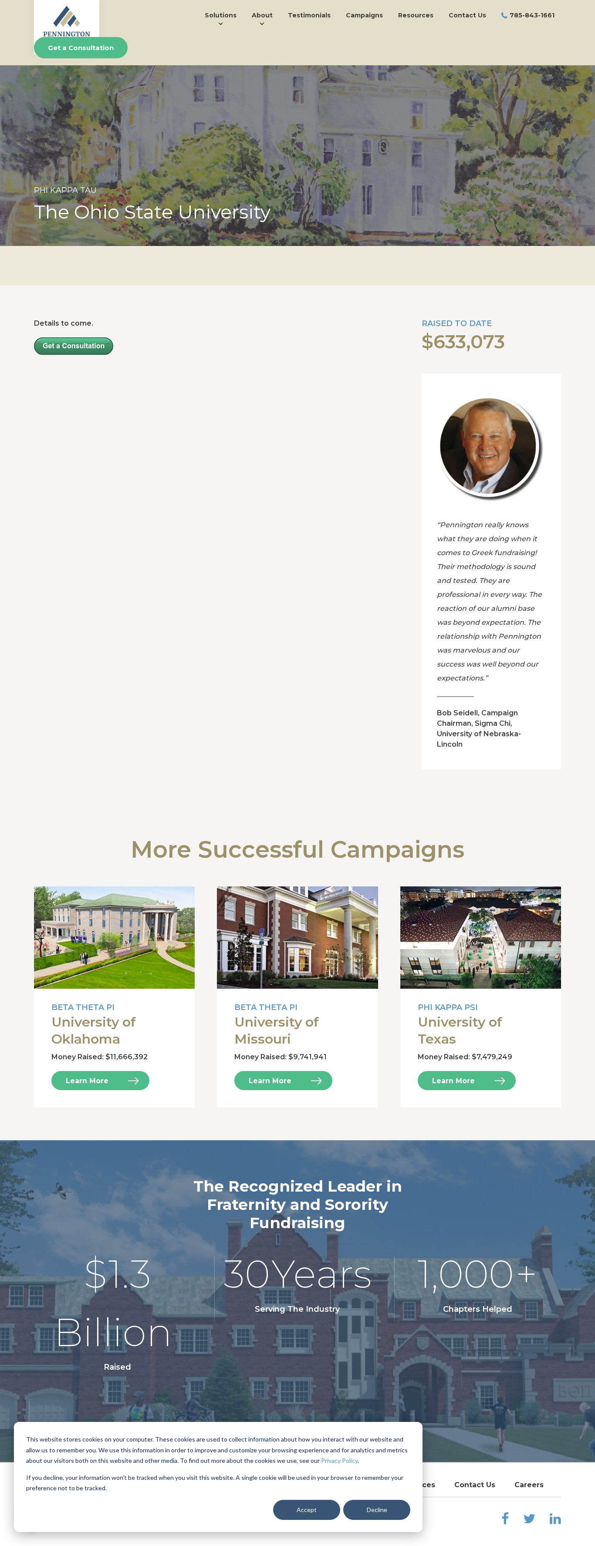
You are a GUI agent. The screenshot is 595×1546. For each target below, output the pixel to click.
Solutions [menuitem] (221, 15)
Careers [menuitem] (529, 1485)
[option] (297, 155)
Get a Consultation (81, 48)
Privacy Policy (339, 1460)
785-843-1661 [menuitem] (532, 15)
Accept (307, 1509)
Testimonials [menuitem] (309, 15)
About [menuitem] (262, 15)
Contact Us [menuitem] (467, 15)
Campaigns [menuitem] (364, 15)
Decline (377, 1509)
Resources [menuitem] (415, 15)
